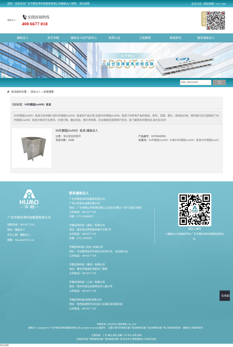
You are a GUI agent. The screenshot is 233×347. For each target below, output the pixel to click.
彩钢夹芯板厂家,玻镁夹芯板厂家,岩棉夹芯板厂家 (142, 328)
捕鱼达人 (11, 20)
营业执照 (84, 3)
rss (218, 3)
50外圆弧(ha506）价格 (162, 140)
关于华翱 (53, 37)
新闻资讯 (175, 37)
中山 (129, 335)
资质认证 (114, 37)
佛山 (110, 335)
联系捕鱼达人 (206, 37)
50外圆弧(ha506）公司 (214, 140)
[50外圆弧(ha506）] (32, 148)
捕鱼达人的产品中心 (84, 37)
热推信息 (101, 324)
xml (224, 3)
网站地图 (209, 3)
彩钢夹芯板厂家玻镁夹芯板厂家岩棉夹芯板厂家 (100, 339)
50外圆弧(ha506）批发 (188, 140)
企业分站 (196, 3)
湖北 (115, 335)
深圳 (139, 335)
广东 (105, 335)
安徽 (120, 335)
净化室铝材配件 (72, 136)
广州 (125, 335)
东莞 (134, 335)
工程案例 (145, 37)
